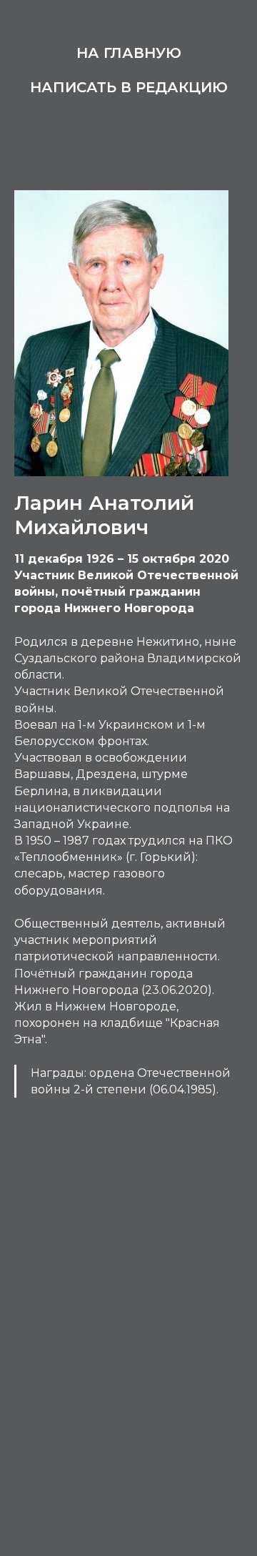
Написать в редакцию (129, 87)
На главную (128, 52)
